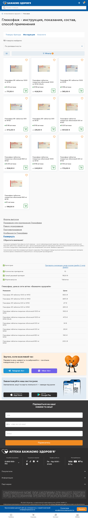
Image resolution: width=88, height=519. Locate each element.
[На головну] (29, 451)
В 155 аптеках (66, 164)
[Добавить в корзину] (26, 91)
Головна (11, 517)
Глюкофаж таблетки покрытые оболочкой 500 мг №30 (71, 159)
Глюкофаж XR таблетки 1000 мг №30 (71, 81)
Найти (4, 7)
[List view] (6, 53)
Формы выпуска (11, 219)
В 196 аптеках (39, 164)
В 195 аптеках (39, 125)
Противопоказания (12, 230)
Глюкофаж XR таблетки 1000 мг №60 (16, 81)
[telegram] (37, 461)
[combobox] (7, 424)
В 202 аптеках (11, 87)
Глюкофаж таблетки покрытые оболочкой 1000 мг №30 (43, 159)
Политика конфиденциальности (64, 509)
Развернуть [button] (9, 236)
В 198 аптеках (66, 87)
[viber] (27, 464)
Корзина (33, 517)
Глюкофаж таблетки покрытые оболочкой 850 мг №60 (16, 159)
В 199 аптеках (39, 87)
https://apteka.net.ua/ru (59, 504)
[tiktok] (30, 461)
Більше (77, 517)
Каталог (55, 517)
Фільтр (49, 53)
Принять (82, 509)
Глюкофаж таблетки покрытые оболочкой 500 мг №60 (71, 120)
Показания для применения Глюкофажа (22, 223)
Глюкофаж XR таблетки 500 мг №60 (16, 120)
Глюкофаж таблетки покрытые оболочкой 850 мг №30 (16, 197)
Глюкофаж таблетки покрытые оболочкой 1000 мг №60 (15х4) (43, 82)
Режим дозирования (13, 226)
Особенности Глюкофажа (15, 233)
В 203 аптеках (66, 125)
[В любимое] (26, 60)
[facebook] (27, 461)
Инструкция (29, 34)
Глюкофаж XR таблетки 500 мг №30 (43, 120)
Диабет (65, 267)
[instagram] (34, 461)
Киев (79, 3)
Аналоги (41, 34)
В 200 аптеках (11, 164)
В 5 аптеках (10, 202)
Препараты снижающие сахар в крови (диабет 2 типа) (65, 265)
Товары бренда (13, 34)
